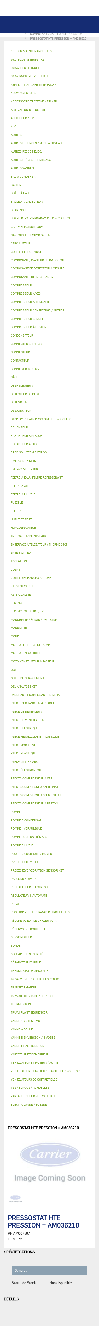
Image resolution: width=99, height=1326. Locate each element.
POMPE (16, 811)
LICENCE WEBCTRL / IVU (28, 611)
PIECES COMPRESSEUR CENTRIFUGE (36, 795)
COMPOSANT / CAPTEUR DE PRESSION (37, 260)
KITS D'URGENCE (22, 586)
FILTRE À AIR (20, 485)
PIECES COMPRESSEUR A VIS (31, 778)
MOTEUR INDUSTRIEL (26, 653)
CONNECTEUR (20, 352)
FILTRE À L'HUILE (23, 494)
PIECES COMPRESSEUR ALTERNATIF (36, 786)
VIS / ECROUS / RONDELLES (30, 1087)
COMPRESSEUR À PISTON (28, 327)
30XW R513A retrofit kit (29, 76)
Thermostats (21, 1004)
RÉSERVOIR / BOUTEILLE (28, 929)
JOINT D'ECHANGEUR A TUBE (31, 577)
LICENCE (17, 602)
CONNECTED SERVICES (27, 343)
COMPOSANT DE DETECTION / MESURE (37, 268)
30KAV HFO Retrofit (26, 67)
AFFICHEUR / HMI (23, 118)
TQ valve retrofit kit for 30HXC (35, 979)
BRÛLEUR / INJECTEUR (27, 201)
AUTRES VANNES (22, 168)
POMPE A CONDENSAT (26, 820)
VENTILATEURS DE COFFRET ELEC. (34, 1079)
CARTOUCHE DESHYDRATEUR (30, 235)
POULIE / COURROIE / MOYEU (31, 853)
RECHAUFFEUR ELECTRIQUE (30, 887)
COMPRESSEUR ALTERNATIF (30, 302)
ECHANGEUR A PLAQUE (27, 435)
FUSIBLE (17, 502)
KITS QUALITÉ (21, 594)
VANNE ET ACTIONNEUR (27, 1046)
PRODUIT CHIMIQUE (25, 862)
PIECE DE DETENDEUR (26, 711)
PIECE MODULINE (23, 745)
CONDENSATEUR (22, 335)
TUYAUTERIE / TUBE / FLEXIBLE (32, 995)
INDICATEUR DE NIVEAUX (28, 536)
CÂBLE (15, 377)
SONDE (16, 945)
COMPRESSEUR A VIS (26, 293)
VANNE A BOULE (22, 1029)
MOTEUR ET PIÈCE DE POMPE (31, 644)
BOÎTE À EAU (20, 193)
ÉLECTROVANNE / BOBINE (29, 1104)
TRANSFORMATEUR (24, 987)
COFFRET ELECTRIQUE (26, 251)
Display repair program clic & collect (42, 419)
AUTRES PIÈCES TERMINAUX (31, 160)
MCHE (15, 636)
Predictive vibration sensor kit (37, 870)
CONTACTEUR (20, 360)
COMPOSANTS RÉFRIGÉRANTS (32, 276)
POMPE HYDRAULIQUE (26, 828)
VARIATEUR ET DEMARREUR (30, 1054)
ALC (13, 126)
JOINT (15, 569)
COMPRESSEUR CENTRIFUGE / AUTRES (37, 310)
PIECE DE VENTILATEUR (27, 720)
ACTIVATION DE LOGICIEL (29, 109)
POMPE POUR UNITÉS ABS (29, 837)
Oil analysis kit (24, 686)
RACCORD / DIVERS (24, 878)
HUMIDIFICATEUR (23, 527)
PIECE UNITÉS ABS (24, 761)
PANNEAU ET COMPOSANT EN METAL (36, 695)
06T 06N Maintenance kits (31, 51)
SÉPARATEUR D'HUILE (26, 962)
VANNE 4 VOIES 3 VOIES (28, 1020)
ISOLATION (19, 561)
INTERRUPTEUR (21, 552)
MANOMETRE (20, 627)
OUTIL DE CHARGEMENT (27, 678)
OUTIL (15, 669)
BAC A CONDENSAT (24, 176)
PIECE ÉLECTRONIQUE (27, 770)
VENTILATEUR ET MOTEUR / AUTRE (34, 1062)
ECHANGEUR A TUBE (25, 444)
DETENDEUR (19, 402)
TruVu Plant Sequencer (29, 1012)
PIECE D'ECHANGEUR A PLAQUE (33, 703)
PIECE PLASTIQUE (24, 753)
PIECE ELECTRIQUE (25, 728)
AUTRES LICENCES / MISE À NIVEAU (36, 143)
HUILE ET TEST (21, 519)
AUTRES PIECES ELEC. (26, 151)
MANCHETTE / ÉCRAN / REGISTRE (34, 619)
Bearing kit (20, 210)
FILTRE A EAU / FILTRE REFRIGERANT (37, 477)
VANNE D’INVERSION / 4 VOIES (33, 1037)
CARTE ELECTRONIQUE (27, 226)
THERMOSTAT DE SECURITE (30, 970)
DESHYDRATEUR (22, 385)
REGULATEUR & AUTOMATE (29, 895)
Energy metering (24, 469)
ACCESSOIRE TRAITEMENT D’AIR (34, 101)
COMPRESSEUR (21, 285)
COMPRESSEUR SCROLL (27, 318)
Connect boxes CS (25, 369)
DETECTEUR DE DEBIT (26, 394)
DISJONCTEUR (21, 410)
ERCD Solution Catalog (29, 452)
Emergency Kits (23, 460)
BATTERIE (18, 185)
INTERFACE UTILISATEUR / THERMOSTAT (39, 544)
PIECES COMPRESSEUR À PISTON (34, 803)
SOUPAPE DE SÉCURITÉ (27, 954)
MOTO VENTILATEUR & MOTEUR (33, 661)
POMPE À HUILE (22, 845)
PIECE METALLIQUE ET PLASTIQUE (35, 736)
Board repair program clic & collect (40, 218)
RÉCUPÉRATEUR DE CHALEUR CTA (33, 920)
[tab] (49, 51)
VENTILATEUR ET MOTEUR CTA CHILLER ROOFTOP (45, 1071)
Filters (16, 511)
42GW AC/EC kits (23, 92)
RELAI (15, 904)
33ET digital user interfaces (33, 84)
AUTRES (16, 134)
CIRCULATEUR (20, 243)
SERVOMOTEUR (21, 937)
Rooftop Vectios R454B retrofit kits (40, 912)
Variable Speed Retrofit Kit (33, 1096)
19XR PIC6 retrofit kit (28, 59)
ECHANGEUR (19, 427)
